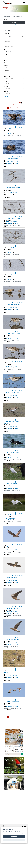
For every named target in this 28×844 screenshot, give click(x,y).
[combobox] (14, 41)
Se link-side (19, 127)
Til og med (6, 33)
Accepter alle (14, 836)
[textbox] (14, 41)
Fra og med (7, 27)
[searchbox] (14, 62)
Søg (14, 22)
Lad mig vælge (19, 833)
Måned (5, 39)
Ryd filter (6, 96)
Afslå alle (14, 839)
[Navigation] (24, 2)
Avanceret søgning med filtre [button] (10, 24)
